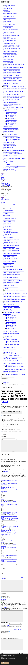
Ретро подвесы (7, 21)
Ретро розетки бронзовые (9, 57)
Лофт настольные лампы (9, 14)
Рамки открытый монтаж (12, 140)
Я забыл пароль (18, 629)
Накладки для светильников (10, 155)
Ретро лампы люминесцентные (11, 41)
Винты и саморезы (8, 62)
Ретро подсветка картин (9, 18)
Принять (5, 662)
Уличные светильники (9, 32)
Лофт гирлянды (7, 30)
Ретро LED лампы (8, 26)
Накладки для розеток (9, 169)
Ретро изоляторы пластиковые (11, 102)
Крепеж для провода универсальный (12, 104)
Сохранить (3, 599)
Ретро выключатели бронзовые (11, 78)
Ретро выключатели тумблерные (11, 75)
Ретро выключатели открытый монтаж (13, 65)
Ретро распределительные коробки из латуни (14, 92)
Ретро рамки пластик (8, 142)
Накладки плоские (8, 161)
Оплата (2, 177)
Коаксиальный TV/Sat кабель (10, 128)
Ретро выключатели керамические (12, 70)
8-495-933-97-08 (6, 185)
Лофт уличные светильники (10, 13)
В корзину (18, 451)
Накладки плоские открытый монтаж (15, 166)
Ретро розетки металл (8, 59)
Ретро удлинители (8, 132)
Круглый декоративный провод (11, 129)
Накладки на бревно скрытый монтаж (12, 153)
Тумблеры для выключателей (10, 83)
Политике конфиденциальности (7, 660)
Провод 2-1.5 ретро (11, 113)
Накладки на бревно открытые (11, 152)
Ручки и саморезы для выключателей (12, 77)
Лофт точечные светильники (10, 29)
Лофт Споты (6, 11)
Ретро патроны (7, 22)
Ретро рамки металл (8, 147)
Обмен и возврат (5, 175)
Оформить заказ (17, 204)
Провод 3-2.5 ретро (11, 120)
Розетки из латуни (8, 61)
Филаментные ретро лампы (10, 38)
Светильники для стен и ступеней (11, 45)
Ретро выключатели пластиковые (11, 69)
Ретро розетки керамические (10, 54)
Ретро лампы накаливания (10, 40)
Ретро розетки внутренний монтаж (12, 49)
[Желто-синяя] (2, 598)
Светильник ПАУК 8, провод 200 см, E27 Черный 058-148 (9, 533)
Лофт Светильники (8, 6)
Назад (8, 625)
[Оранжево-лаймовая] (10, 598)
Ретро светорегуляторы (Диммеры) (12, 72)
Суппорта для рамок (8, 148)
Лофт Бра (5, 10)
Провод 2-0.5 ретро (11, 124)
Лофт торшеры (7, 27)
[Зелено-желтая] (8, 598)
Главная (2, 173)
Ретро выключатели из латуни (11, 73)
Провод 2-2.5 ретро (11, 115)
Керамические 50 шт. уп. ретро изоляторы (13, 107)
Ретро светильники (8, 33)
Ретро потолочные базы (9, 24)
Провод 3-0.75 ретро (11, 116)
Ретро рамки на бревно (9, 144)
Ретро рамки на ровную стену (10, 136)
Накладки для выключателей (10, 167)
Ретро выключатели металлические (12, 80)
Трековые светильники (9, 43)
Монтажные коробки (8, 56)
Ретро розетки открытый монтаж (11, 48)
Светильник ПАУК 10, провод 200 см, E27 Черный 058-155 (9, 519)
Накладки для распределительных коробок (14, 159)
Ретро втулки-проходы (9, 100)
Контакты (3, 179)
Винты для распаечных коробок (11, 94)
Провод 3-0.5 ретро (11, 123)
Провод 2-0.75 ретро (11, 112)
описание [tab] (5, 471)
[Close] (12, 586)
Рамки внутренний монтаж (13, 139)
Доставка (3, 178)
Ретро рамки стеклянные (9, 145)
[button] (3, 607)
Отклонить (22, 657)
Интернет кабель (7, 126)
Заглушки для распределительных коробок (14, 91)
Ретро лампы (6, 37)
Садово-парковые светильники (11, 35)
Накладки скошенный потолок (11, 156)
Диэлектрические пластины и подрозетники (14, 158)
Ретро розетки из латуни (9, 53)
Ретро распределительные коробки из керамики (15, 88)
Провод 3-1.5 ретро (11, 118)
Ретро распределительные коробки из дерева (14, 96)
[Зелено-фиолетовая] (4, 598)
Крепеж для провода (8, 131)
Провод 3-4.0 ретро (11, 121)
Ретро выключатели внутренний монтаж (13, 67)
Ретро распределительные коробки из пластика (15, 89)
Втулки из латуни (7, 105)
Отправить (3, 625)
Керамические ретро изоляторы (11, 99)
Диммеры (5, 85)
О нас (2, 174)
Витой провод (7, 110)
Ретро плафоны (7, 19)
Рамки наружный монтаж (13, 137)
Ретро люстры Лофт (8, 8)
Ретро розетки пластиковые (10, 51)
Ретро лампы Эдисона (9, 16)
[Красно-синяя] (6, 598)
